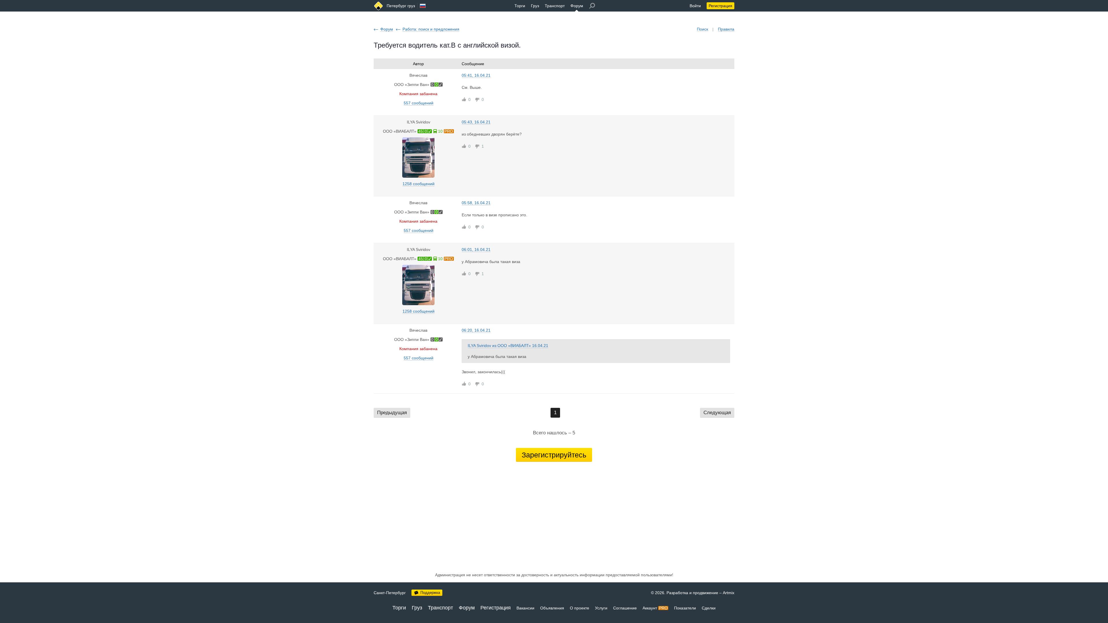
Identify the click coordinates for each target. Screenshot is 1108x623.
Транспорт (555, 5)
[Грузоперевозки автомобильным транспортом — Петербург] (378, 6)
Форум (576, 5)
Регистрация (720, 5)
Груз (535, 5)
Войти (695, 5)
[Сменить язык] (423, 6)
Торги (519, 5)
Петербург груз (401, 5)
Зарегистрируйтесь (554, 455)
